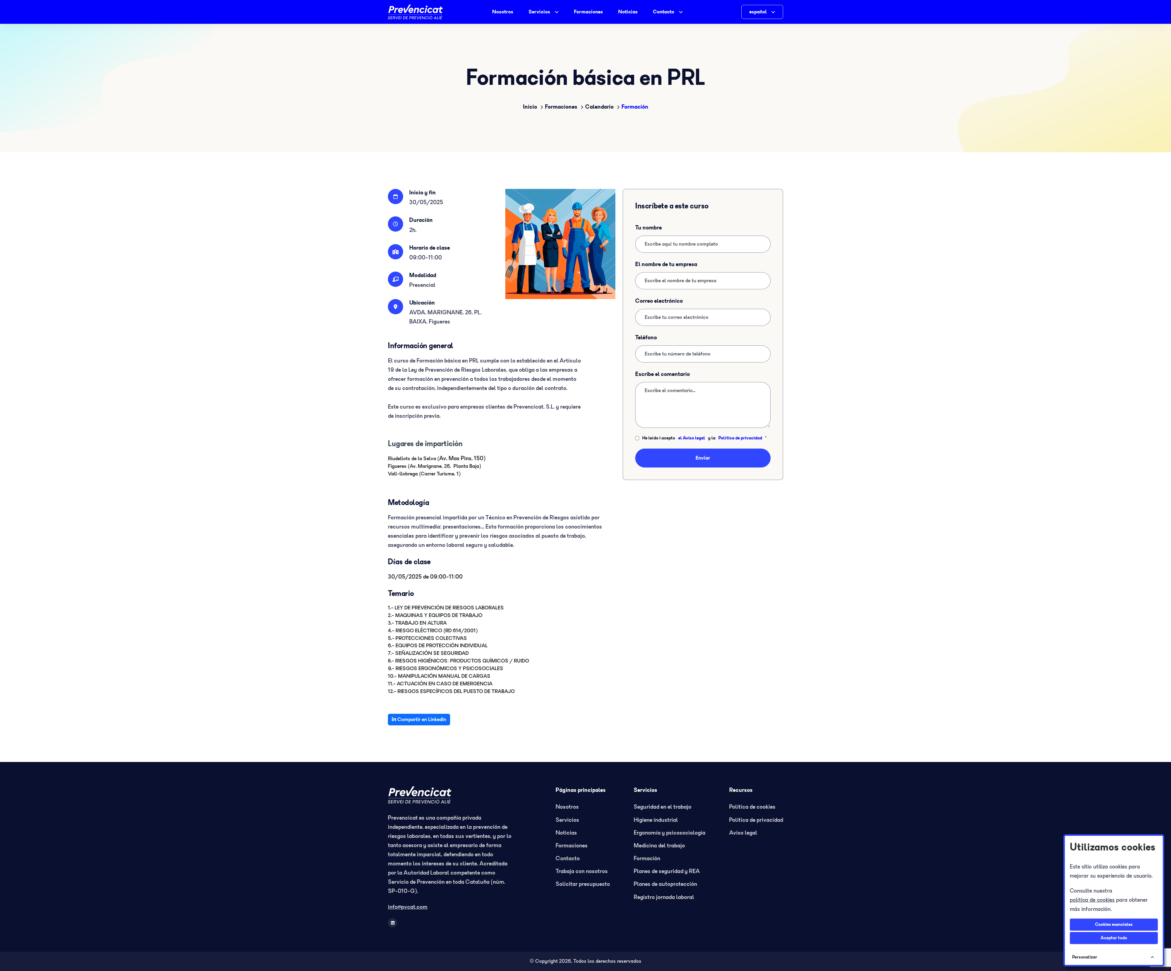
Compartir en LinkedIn (421, 719)
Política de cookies (752, 807)
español (758, 12)
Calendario (599, 107)
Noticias (628, 12)
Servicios (539, 12)
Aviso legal (743, 833)
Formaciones (588, 12)
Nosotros (502, 12)
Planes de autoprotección (665, 884)
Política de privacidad (740, 438)
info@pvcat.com (408, 907)
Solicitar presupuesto (583, 884)
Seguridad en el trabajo (662, 807)
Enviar (703, 458)
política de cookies (1092, 900)
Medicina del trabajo (659, 846)
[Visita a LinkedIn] (392, 922)
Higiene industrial (656, 820)
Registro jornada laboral (664, 897)
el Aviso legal (691, 438)
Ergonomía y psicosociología (669, 833)
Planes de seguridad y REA (667, 871)
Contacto (663, 12)
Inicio (530, 107)
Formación (634, 107)
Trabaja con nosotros (582, 871)
